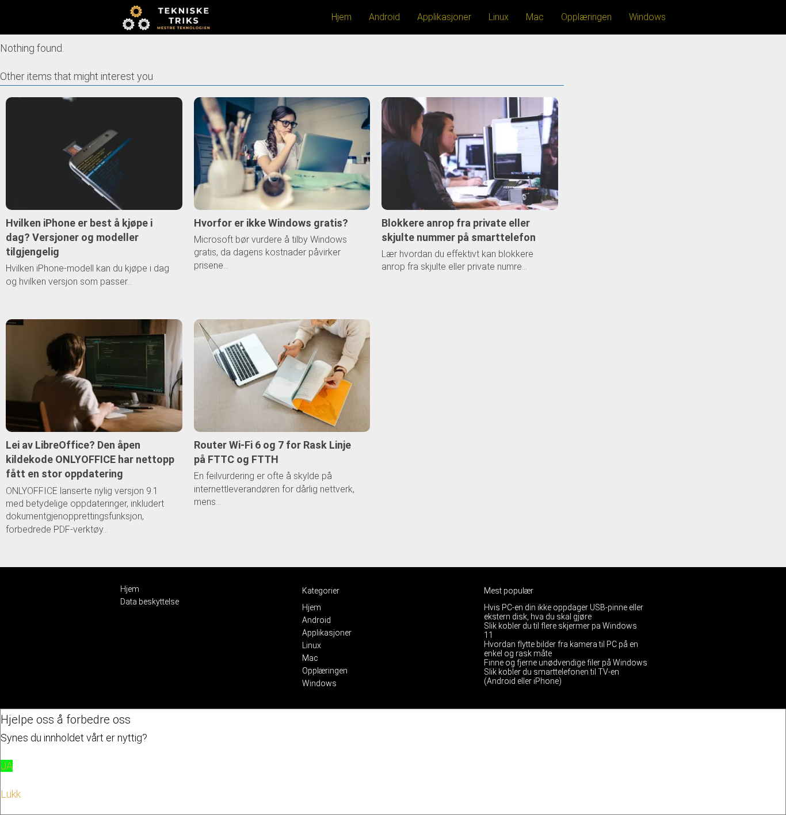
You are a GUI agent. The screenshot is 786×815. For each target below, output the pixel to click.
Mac (535, 17)
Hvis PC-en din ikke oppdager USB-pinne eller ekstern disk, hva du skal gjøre (563, 612)
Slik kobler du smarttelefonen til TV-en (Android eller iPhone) (551, 676)
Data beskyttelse (149, 601)
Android (384, 17)
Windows (647, 17)
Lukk (11, 794)
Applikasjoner (444, 17)
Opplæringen (586, 17)
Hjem (341, 17)
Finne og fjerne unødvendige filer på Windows (565, 662)
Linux (499, 17)
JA (7, 766)
